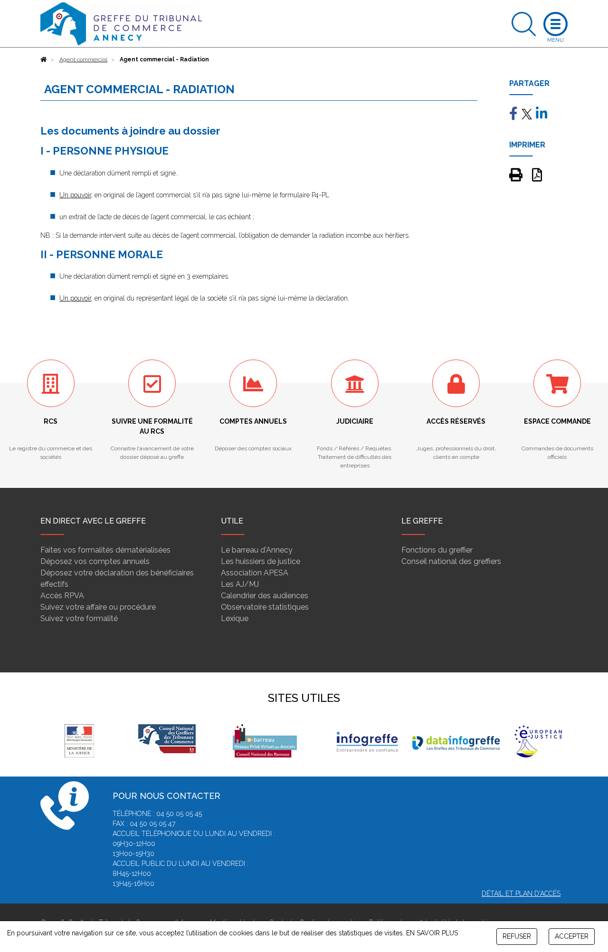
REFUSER (517, 936)
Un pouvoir (75, 195)
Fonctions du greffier (437, 549)
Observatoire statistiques (265, 607)
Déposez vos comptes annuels (95, 561)
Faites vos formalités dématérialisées (105, 549)
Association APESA (254, 572)
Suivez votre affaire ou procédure (98, 607)
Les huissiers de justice (260, 561)
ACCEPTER (572, 936)
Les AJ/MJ (240, 584)
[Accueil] (43, 59)
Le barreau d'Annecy (257, 549)
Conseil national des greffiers (451, 561)
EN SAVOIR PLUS (432, 933)
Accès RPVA (62, 595)
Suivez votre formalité (79, 618)
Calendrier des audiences (264, 595)
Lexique (234, 618)
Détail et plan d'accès (521, 893)
